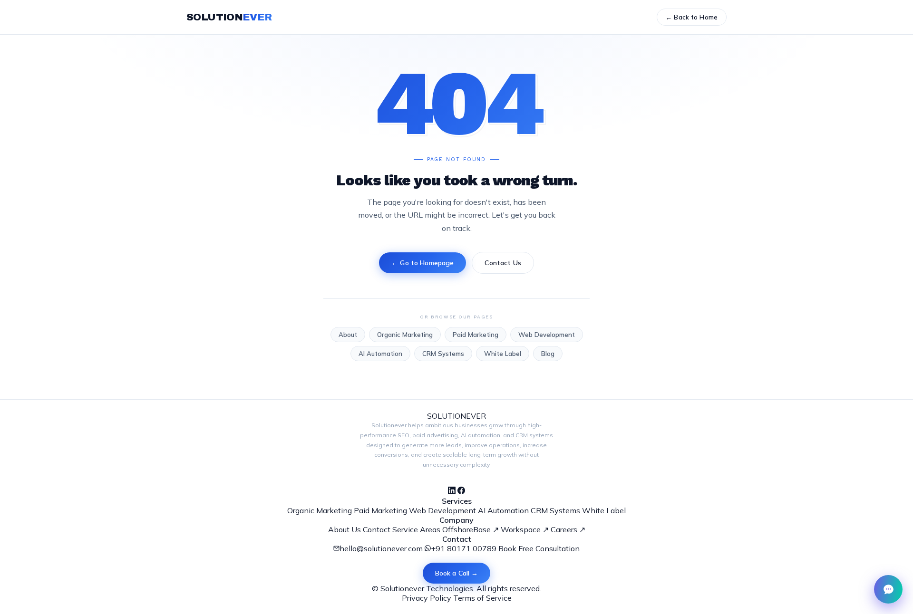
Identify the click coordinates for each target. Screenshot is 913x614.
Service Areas (416, 529)
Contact (376, 529)
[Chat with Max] (888, 589)
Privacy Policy (426, 598)
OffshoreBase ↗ (470, 529)
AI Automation (380, 353)
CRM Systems (443, 353)
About (348, 334)
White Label (502, 353)
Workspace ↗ (525, 529)
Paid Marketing (475, 334)
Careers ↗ (568, 529)
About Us (344, 529)
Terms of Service (482, 598)
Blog (547, 353)
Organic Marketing (405, 334)
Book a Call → (456, 573)
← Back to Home (692, 17)
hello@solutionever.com (381, 548)
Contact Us (503, 263)
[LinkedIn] (452, 491)
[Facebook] (461, 491)
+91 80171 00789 (463, 548)
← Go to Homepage (422, 263)
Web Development (546, 334)
